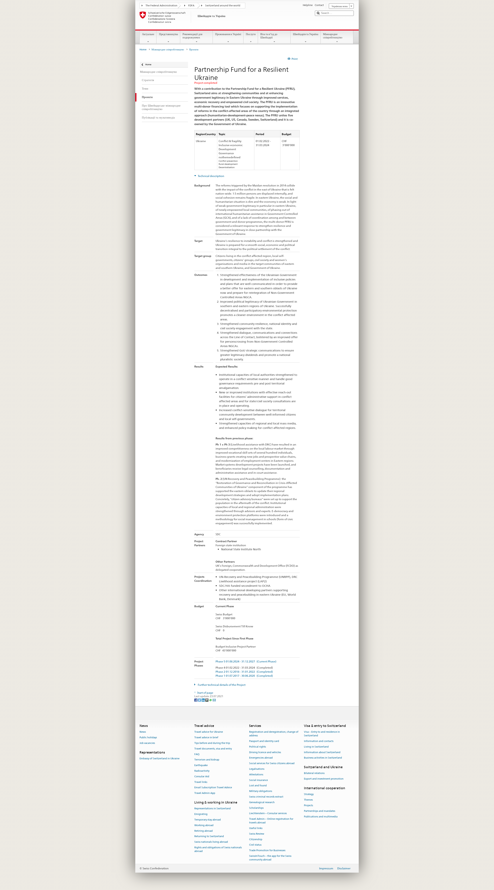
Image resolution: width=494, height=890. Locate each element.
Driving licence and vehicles (265, 752)
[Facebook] (196, 699)
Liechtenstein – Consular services (268, 813)
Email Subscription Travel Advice (213, 787)
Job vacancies (147, 743)
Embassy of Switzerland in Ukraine (159, 758)
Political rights (257, 746)
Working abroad (203, 825)
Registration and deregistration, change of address (273, 734)
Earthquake (201, 765)
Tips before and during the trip (212, 743)
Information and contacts (318, 741)
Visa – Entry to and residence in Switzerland (322, 734)
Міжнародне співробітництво (332, 36)
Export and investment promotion (323, 778)
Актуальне (148, 34)
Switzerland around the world (222, 5)
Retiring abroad (203, 830)
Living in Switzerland (316, 746)
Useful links (255, 828)
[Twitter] (200, 699)
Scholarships (256, 807)
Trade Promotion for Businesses (267, 850)
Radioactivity (201, 770)
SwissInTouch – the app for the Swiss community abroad (270, 857)
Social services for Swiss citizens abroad (271, 763)
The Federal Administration (161, 5)
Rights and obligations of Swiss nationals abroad (218, 849)
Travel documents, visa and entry (213, 748)
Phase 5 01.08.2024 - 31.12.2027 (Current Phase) (246, 661)
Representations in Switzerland (212, 808)
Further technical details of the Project (221, 684)
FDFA (191, 5)
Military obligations (260, 791)
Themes (308, 799)
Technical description (210, 176)
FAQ (196, 754)
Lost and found (258, 785)
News (143, 732)
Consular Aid (201, 776)
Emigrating (200, 814)
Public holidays (148, 737)
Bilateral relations (314, 773)
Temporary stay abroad (207, 819)
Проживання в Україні (228, 34)
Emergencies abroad (261, 757)
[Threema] (207, 699)
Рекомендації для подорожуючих (192, 36)
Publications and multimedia (321, 816)
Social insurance (258, 780)
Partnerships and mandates (319, 811)
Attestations (256, 774)
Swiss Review (256, 833)
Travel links (200, 782)
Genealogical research (262, 802)
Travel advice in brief (206, 737)
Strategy (309, 794)
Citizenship (255, 839)
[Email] (214, 699)
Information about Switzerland (322, 752)
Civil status (255, 844)
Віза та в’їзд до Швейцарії (268, 36)
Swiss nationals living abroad (211, 841)
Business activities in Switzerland (323, 757)
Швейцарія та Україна (305, 34)
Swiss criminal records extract (266, 796)
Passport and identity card (264, 741)
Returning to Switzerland (209, 836)
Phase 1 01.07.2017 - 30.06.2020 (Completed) (244, 675)
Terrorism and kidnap (206, 759)
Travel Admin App (204, 793)
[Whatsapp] (211, 699)
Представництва (168, 34)
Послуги (251, 34)
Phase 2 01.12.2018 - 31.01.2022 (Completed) (244, 671)
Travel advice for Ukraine (208, 732)
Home (143, 49)
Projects (308, 805)
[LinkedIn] (203, 699)
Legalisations (256, 768)
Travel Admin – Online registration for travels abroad (271, 821)
